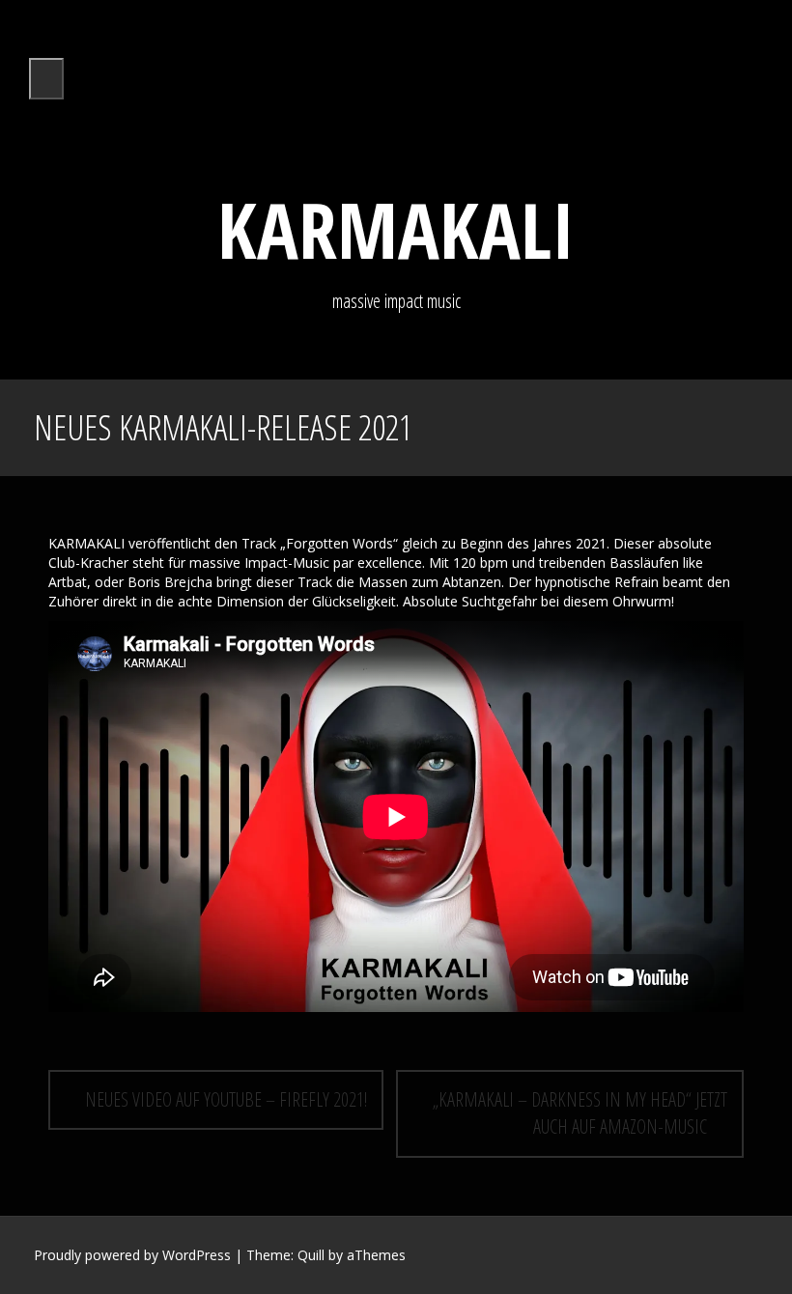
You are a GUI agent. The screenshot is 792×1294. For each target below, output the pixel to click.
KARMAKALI (396, 228)
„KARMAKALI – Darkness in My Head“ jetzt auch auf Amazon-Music (580, 1113)
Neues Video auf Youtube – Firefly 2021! (223, 1099)
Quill (311, 1255)
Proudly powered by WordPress (132, 1255)
